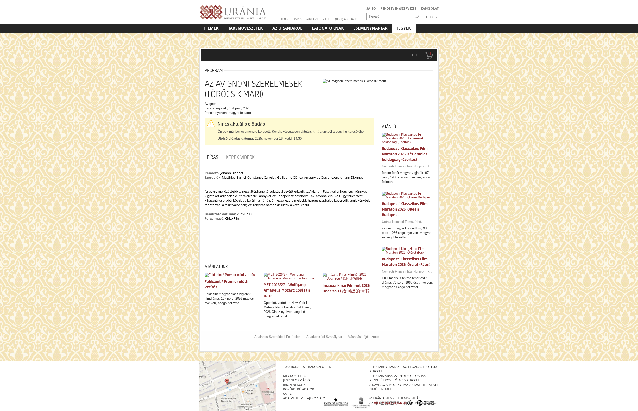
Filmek (211, 28)
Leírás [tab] (211, 157)
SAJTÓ (371, 8)
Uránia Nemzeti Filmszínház (402, 222)
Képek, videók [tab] (240, 157)
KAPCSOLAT (430, 8)
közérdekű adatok (298, 389)
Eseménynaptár (370, 28)
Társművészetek (245, 28)
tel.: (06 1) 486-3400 (342, 19)
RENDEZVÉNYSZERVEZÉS (398, 8)
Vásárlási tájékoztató (363, 337)
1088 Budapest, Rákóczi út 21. (304, 19)
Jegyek (404, 28)
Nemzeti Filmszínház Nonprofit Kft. (407, 166)
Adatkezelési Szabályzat (324, 337)
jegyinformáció (296, 380)
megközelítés (294, 375)
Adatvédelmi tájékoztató (304, 398)
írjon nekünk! (294, 384)
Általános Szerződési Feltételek (277, 337)
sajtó (287, 393)
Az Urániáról (287, 28)
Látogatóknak (328, 28)
